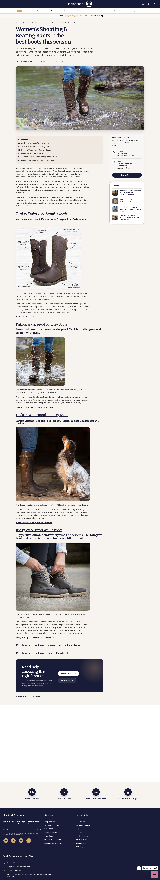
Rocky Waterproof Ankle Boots (34, 153)
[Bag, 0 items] (154, 4)
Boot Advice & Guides (31, 23)
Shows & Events (50, 832)
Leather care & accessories (99, 11)
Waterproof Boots (51, 825)
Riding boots (68, 11)
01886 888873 (12, 863)
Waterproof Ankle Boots (39, 530)
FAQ (77, 829)
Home (18, 23)
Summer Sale (25, 11)
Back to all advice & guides (29, 696)
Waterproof (55, 11)
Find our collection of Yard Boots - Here (37, 160)
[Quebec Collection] (53, 258)
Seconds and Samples (53, 843)
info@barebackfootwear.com (18, 867)
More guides (67, 673)
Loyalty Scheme (82, 836)
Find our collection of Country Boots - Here (39, 157)
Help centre (136, 11)
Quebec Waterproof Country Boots (35, 143)
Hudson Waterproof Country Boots (36, 150)
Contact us (125, 175)
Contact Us (80, 822)
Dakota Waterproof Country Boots (35, 146)
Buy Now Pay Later (83, 839)
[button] (148, 4)
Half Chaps (48, 829)
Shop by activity (120, 11)
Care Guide (48, 836)
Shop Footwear (50, 822)
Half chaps (81, 11)
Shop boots (41, 11)
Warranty (79, 847)
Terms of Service (15, 834)
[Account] (143, 4)
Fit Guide (79, 832)
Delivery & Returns (83, 825)
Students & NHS (82, 843)
